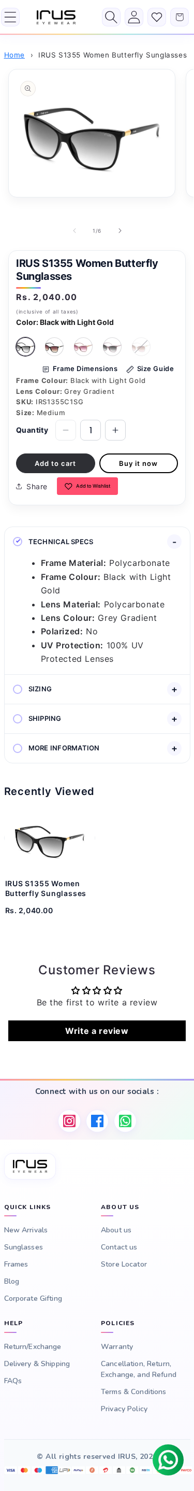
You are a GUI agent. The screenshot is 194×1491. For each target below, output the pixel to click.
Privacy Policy (124, 1409)
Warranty (117, 1347)
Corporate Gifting (33, 1298)
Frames (16, 1264)
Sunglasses (23, 1247)
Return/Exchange (33, 1347)
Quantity (32, 430)
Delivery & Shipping (37, 1364)
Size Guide (155, 368)
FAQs (13, 1381)
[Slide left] (74, 230)
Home (14, 55)
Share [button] (37, 486)
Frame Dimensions (85, 368)
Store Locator (124, 1264)
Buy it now (138, 463)
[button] (10, 17)
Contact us (119, 1247)
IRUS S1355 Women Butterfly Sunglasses (112, 55)
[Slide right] (120, 230)
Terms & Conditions (134, 1392)
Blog (12, 1281)
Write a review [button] (96, 1031)
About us (116, 1230)
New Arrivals (26, 1230)
